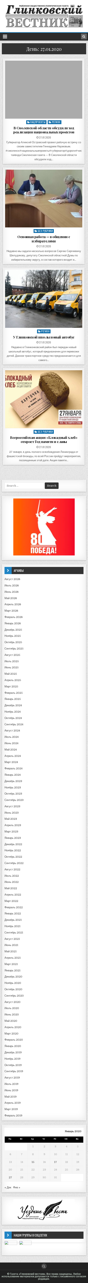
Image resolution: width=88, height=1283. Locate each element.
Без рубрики (45, 231)
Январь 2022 (13, 913)
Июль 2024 (12, 736)
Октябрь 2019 (13, 1065)
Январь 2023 (13, 837)
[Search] (84, 36)
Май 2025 (11, 673)
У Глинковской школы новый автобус (43, 337)
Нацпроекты (37, 122)
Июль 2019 (11, 1083)
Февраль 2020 (14, 1039)
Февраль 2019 (13, 1115)
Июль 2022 (12, 875)
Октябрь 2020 (13, 989)
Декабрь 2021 (13, 919)
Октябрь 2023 (13, 793)
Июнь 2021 (11, 945)
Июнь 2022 (12, 881)
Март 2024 (11, 762)
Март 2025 (11, 686)
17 (55, 1162)
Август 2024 (12, 730)
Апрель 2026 (13, 604)
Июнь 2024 (11, 743)
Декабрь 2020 (13, 976)
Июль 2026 (12, 585)
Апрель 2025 (13, 680)
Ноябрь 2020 (13, 982)
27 (10, 1177)
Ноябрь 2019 (12, 1058)
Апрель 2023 (13, 825)
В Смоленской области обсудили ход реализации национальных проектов (43, 130)
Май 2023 (11, 818)
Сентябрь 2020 (14, 995)
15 (33, 1162)
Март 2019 (11, 1109)
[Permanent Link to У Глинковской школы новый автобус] (43, 299)
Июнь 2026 (12, 591)
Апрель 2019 (13, 1102)
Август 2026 (12, 579)
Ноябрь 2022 (13, 850)
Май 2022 (11, 888)
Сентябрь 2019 (14, 1071)
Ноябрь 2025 (13, 635)
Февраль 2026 (14, 617)
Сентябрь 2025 (14, 648)
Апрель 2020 (13, 1027)
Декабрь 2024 (13, 705)
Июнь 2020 (12, 1014)
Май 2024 (11, 749)
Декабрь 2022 (13, 844)
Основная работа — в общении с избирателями (43, 238)
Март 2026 (11, 610)
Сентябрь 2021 (14, 932)
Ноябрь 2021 (12, 926)
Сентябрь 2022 (14, 863)
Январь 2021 (12, 970)
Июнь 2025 (12, 667)
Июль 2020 (12, 1008)
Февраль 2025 (14, 692)
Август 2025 (12, 654)
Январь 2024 (13, 774)
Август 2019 (12, 1077)
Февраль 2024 (14, 768)
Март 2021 (11, 964)
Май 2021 (11, 951)
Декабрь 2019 (13, 1052)
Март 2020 (11, 1033)
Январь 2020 (13, 1046)
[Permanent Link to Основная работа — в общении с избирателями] (43, 199)
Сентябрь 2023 (14, 800)
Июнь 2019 (11, 1090)
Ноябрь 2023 (13, 787)
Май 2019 (11, 1096)
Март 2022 (11, 901)
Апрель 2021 (13, 957)
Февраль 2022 (14, 907)
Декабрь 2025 (13, 629)
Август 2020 (12, 1002)
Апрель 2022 (13, 894)
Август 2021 (12, 938)
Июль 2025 (12, 661)
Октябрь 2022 (13, 856)
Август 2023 (12, 806)
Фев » (16, 1187)
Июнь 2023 (12, 812)
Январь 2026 (13, 623)
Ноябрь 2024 (13, 711)
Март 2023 (11, 831)
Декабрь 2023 (13, 781)
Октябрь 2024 (13, 718)
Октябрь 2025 (13, 642)
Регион (56, 122)
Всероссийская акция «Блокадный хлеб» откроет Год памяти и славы (43, 439)
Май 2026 (11, 598)
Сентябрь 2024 (14, 724)
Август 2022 (12, 869)
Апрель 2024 (13, 755)
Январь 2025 (13, 699)
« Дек (8, 1187)
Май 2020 (11, 1020)
